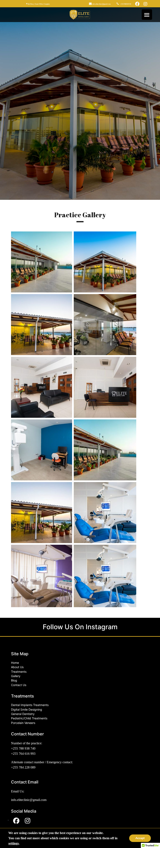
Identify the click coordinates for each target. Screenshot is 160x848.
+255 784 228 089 (23, 767)
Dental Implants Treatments (30, 705)
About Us (17, 667)
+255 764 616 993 (23, 753)
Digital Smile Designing (26, 709)
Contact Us (18, 685)
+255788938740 (125, 4)
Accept (140, 838)
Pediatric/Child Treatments (29, 718)
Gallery (15, 676)
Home (15, 662)
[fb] (137, 3)
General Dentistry (23, 714)
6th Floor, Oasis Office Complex (38, 4)
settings (13, 843)
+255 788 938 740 (23, 748)
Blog (14, 680)
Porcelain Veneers (23, 723)
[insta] (145, 3)
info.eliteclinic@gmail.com (101, 4)
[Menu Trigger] (147, 14)
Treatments (18, 671)
